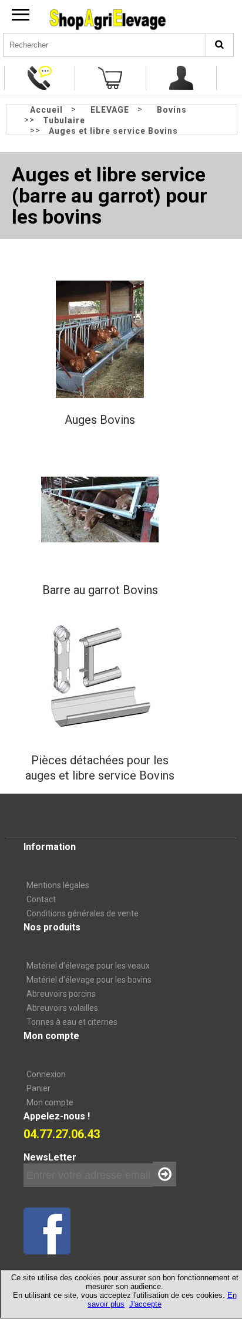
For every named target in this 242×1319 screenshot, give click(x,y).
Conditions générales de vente (82, 913)
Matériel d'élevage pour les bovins (89, 979)
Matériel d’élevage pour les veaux (88, 965)
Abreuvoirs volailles (62, 1008)
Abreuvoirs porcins (61, 993)
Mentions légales (57, 885)
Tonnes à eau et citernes (71, 1022)
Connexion (46, 1074)
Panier (38, 1088)
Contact (41, 899)
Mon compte (49, 1102)
